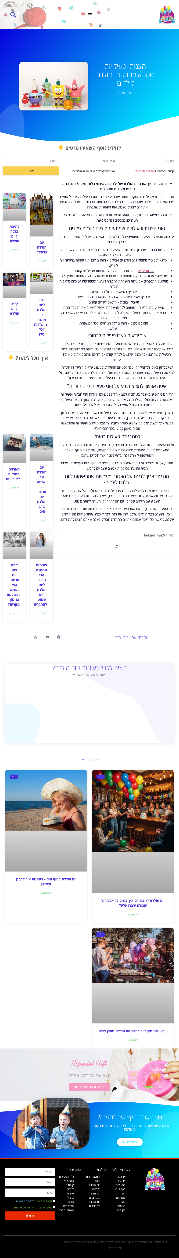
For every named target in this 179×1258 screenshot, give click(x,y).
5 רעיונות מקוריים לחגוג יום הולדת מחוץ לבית (132, 1031)
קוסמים (70, 1185)
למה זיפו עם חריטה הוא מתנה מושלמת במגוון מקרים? (13, 585)
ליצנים (70, 1189)
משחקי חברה (66, 1210)
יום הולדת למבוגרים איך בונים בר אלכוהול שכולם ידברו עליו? (132, 903)
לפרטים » (41, 261)
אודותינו (121, 1177)
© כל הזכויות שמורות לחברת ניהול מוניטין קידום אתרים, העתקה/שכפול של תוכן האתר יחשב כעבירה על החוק (115, 1242)
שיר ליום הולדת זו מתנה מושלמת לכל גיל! (40, 317)
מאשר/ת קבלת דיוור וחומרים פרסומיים (93, 171)
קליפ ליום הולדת (14, 308)
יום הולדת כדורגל (42, 247)
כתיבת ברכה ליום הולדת (14, 233)
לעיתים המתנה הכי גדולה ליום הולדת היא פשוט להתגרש (40, 585)
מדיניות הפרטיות (144, 171)
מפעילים (121, 1185)
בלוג (119, 93)
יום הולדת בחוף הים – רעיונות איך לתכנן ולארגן (46, 881)
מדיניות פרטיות (115, 1248)
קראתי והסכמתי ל (154, 171)
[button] (90, 14)
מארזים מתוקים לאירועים (13, 474)
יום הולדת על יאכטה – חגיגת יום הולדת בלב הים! (41, 489)
